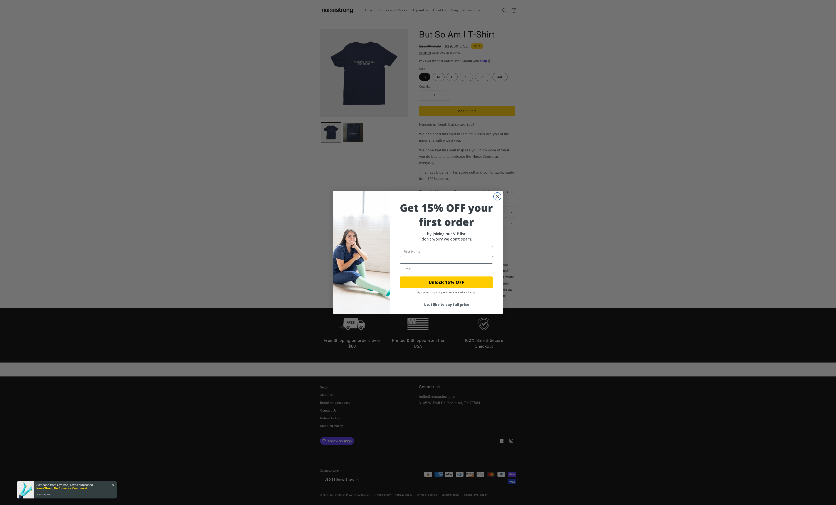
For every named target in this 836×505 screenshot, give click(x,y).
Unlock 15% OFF (446, 282)
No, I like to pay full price (446, 304)
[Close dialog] (497, 196)
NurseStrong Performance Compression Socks (63, 488)
